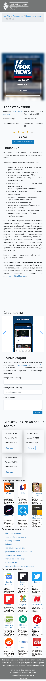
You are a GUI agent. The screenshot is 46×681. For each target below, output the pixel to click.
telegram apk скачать (14, 555)
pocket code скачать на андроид (18, 552)
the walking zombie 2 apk (15, 559)
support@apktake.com (17, 276)
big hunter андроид (13, 533)
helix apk (8, 544)
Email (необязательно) (13, 388)
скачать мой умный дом (15, 548)
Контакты (23, 678)
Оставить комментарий (23, 142)
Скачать (23, 90)
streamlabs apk (11, 563)
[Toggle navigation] (41, 6)
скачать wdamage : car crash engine (19, 566)
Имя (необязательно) (12, 378)
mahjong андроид (12, 541)
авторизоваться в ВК (30, 365)
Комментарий (9, 398)
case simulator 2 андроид (15, 537)
